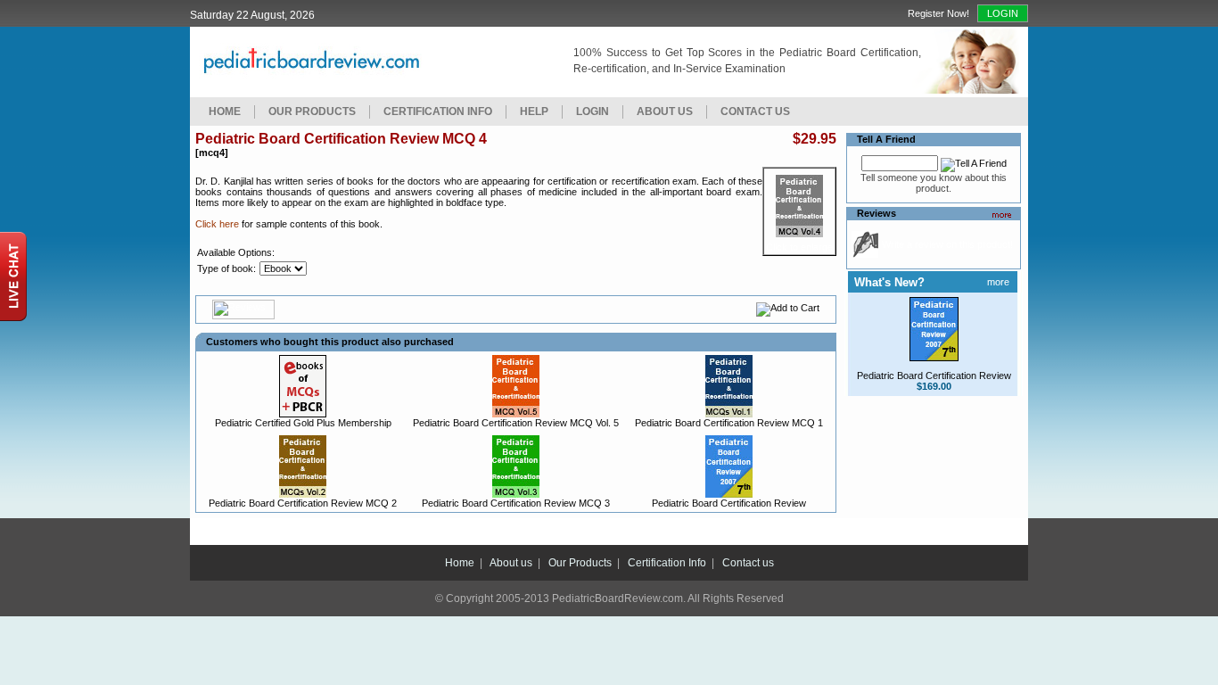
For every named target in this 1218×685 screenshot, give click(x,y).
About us (511, 563)
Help (534, 111)
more (998, 281)
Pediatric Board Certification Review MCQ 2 (303, 503)
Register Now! (938, 13)
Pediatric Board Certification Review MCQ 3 (516, 503)
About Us (665, 111)
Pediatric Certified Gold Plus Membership (303, 422)
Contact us (748, 563)
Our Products (312, 111)
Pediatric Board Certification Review (729, 503)
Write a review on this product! (947, 244)
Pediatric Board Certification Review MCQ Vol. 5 (516, 422)
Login (1002, 13)
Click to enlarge (799, 247)
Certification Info (437, 111)
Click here (217, 224)
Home (225, 111)
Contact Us (755, 111)
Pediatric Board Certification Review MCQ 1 (729, 422)
